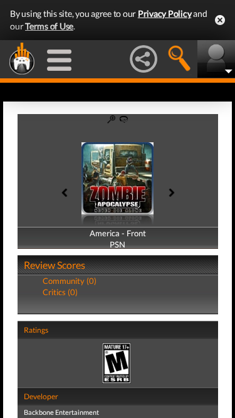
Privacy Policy (165, 13)
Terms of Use (49, 26)
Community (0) (70, 281)
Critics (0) (60, 292)
